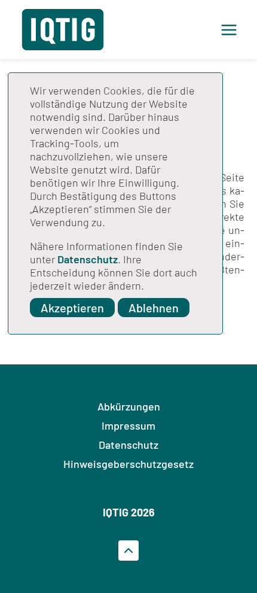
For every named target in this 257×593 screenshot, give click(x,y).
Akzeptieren (72, 307)
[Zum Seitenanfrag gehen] (128, 550)
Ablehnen (153, 307)
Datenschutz (87, 259)
